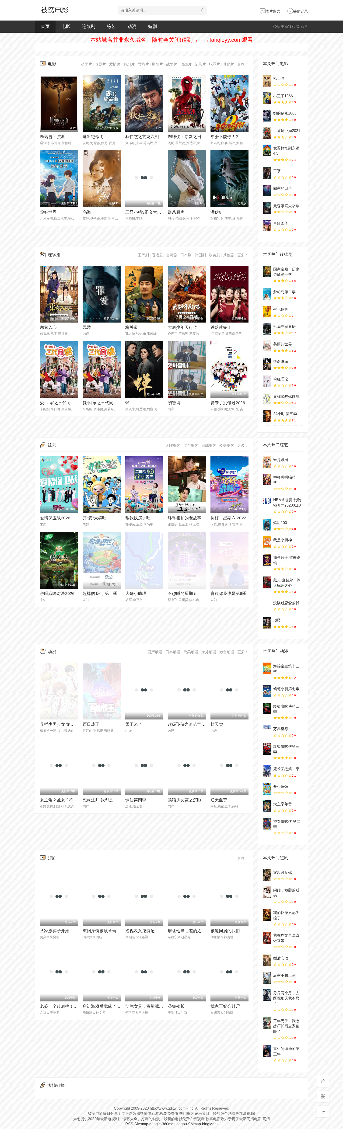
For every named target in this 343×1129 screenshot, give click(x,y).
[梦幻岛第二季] (267, 294)
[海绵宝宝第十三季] (267, 668)
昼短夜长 (176, 1006)
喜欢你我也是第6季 (228, 593)
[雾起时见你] (267, 875)
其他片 (228, 64)
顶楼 (277, 620)
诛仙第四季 (135, 800)
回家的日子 (282, 188)
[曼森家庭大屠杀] (267, 208)
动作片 (86, 64)
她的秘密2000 (285, 113)
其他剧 (228, 255)
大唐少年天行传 (182, 327)
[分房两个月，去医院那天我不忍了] (267, 995)
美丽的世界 (282, 344)
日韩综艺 (208, 446)
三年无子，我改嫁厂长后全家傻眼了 (286, 1026)
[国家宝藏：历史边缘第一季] (267, 271)
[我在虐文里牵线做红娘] (267, 937)
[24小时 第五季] (267, 416)
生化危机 (280, 309)
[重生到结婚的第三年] (267, 1051)
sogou (182, 1124)
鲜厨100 (280, 523)
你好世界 (48, 212)
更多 (241, 64)
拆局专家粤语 (284, 327)
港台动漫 (226, 652)
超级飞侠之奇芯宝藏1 (188, 724)
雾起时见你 (282, 873)
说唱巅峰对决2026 (57, 593)
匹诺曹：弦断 (52, 136)
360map (168, 1124)
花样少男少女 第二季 (59, 724)
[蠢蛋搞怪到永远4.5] (267, 150)
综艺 (111, 26)
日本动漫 (172, 652)
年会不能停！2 (224, 136)
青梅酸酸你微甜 (286, 397)
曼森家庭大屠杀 (286, 206)
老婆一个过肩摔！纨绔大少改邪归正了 (75, 1006)
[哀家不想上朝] (267, 977)
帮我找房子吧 (137, 518)
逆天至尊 (218, 800)
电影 (65, 26)
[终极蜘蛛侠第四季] (267, 708)
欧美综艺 (226, 446)
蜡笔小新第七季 (286, 689)
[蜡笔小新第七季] (267, 691)
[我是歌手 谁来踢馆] (267, 560)
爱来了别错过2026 (227, 402)
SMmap (194, 1124)
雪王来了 (133, 724)
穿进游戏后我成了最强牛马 (108, 1006)
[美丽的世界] (267, 346)
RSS (129, 1124)
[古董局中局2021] (267, 133)
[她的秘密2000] (267, 115)
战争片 (171, 64)
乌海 (87, 212)
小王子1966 (283, 96)
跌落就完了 (220, 327)
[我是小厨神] (267, 542)
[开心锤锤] (267, 789)
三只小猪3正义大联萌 (145, 212)
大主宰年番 (282, 804)
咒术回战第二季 (286, 769)
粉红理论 (280, 379)
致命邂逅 (280, 362)
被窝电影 (55, 10)
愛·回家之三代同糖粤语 (61, 402)
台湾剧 (171, 255)
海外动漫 (208, 652)
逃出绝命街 (93, 136)
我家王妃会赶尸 (225, 1006)
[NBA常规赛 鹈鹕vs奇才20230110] (267, 502)
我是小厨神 (282, 540)
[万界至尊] (267, 731)
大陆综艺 (172, 446)
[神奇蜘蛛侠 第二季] (267, 824)
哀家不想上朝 (284, 975)
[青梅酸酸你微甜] (267, 399)
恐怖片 (143, 64)
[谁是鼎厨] (267, 462)
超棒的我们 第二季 (100, 593)
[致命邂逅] (267, 364)
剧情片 (157, 64)
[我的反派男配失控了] (267, 915)
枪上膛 (278, 78)
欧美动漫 (190, 652)
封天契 (216, 724)
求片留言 (273, 11)
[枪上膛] (267, 81)
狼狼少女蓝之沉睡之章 (189, 800)
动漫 (131, 26)
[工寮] (267, 173)
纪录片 (200, 64)
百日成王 (91, 724)
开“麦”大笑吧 (94, 518)
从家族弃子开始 (54, 930)
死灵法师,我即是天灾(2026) (108, 800)
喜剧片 (100, 64)
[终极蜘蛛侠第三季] (267, 748)
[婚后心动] (267, 960)
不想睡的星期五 (182, 593)
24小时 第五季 (285, 414)
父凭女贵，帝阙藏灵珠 (146, 1006)
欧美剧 (214, 255)
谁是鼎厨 (280, 460)
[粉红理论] (267, 381)
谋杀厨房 (176, 212)
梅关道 (131, 327)
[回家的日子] (267, 190)
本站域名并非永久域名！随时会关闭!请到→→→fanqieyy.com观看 (171, 40)
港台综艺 (190, 446)
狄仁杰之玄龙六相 (142, 136)
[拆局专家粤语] (267, 329)
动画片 (186, 64)
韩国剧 (200, 255)
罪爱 (87, 327)
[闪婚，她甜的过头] (267, 892)
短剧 (152, 26)
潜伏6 (215, 212)
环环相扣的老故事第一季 (191, 518)
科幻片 (129, 64)
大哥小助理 (135, 593)
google (155, 1124)
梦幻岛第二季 (284, 292)
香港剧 (157, 255)
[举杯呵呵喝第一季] (267, 479)
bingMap (209, 1124)
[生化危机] (267, 311)
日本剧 (186, 255)
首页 (45, 26)
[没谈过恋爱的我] (267, 605)
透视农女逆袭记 (140, 930)
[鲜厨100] (267, 525)
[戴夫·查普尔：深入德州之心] (267, 582)
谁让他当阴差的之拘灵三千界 (195, 930)
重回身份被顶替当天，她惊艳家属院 (116, 930)
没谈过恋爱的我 (286, 603)
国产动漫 (154, 652)
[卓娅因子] (267, 225)
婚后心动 (280, 958)
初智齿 (174, 402)
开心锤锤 (280, 787)
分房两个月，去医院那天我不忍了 (286, 998)
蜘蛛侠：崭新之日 (184, 136)
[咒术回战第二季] (267, 771)
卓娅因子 (280, 223)
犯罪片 (214, 64)
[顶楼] (267, 622)
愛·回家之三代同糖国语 (104, 402)
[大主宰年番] (267, 806)
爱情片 (114, 64)
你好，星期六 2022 (228, 518)
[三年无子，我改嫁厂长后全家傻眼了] (267, 1023)
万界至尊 (280, 729)
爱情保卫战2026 (55, 518)
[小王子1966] (267, 98)
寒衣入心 (48, 327)
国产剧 (143, 255)
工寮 (277, 171)
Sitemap (141, 1124)
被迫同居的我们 (225, 930)
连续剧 (88, 26)
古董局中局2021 (286, 131)
